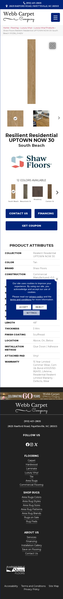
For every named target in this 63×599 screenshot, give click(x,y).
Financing (46, 213)
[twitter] (35, 445)
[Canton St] (50, 191)
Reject (40, 307)
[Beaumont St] (25, 191)
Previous (4, 116)
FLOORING (31, 455)
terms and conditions (21, 299)
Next (58, 116)
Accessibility (11, 586)
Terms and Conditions (33, 586)
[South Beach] (13, 191)
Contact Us (18, 213)
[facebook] (27, 445)
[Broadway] (38, 192)
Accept (23, 307)
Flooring (15, 28)
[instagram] (31, 445)
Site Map (54, 586)
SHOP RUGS (31, 492)
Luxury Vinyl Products (44, 28)
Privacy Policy (31, 589)
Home (6, 28)
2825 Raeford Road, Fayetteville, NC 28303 (34, 6)
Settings (31, 313)
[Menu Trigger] (55, 17)
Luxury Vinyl (26, 28)
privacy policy (36, 296)
